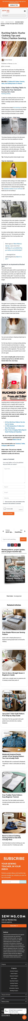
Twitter (23, 443)
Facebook (18, 443)
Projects (14, 968)
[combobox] (14, 15)
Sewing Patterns (8, 611)
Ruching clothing (5, 93)
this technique (17, 107)
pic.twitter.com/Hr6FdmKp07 (13, 250)
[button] (25, 11)
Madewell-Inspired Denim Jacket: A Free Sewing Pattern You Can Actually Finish (13, 756)
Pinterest (12, 445)
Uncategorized (9, 22)
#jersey (7, 246)
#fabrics (19, 243)
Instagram (4, 445)
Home (2, 22)
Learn (5, 651)
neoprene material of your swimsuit (13, 188)
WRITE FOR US (17, 439)
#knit (15, 243)
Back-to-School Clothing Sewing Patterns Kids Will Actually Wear (11, 838)
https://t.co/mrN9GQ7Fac (15, 248)
